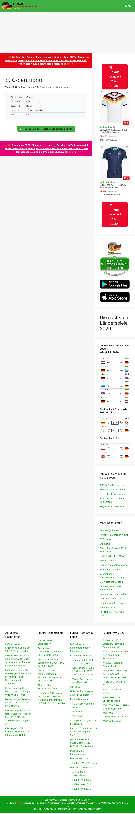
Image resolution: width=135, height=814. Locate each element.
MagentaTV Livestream (112, 506)
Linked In (72, 809)
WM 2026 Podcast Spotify (90, 809)
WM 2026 (75, 687)
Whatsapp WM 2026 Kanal (88, 803)
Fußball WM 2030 (81, 780)
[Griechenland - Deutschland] (115, 384)
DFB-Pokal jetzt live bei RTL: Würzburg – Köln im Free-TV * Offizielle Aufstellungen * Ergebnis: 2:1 (18, 717)
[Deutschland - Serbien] (115, 377)
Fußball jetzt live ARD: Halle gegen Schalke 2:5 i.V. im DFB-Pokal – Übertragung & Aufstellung (18, 677)
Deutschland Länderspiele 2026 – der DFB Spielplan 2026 (51, 651)
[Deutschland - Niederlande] (115, 400)
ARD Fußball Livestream (112, 485)
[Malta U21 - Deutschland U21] (115, 455)
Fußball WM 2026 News (112, 556)
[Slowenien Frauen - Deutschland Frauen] (115, 429)
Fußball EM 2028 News (84, 763)
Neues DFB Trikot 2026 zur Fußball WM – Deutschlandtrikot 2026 (115, 674)
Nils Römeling (41, 803)
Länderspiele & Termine (112, 603)
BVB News (105, 539)
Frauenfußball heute (110, 569)
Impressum (55, 803)
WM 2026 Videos (112, 721)
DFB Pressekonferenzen (112, 598)
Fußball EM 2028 (79, 758)
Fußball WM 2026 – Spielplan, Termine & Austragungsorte (113, 643)
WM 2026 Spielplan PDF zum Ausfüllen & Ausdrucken (115, 655)
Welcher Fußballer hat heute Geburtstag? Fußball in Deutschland (82, 743)
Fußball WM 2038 (81, 789)
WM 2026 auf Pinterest (55, 809)
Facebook (37, 809)
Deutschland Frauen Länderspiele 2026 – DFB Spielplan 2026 (51, 662)
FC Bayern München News (114, 534)
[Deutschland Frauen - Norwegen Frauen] (115, 421)
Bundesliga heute (109, 530)
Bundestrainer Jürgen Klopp (114, 594)
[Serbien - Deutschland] (115, 392)
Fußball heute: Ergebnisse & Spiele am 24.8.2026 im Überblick (17, 647)
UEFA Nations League (111, 582)
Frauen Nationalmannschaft (114, 565)
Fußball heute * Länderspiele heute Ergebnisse (80, 647)
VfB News (105, 543)
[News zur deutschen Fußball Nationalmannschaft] (19, 6)
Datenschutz (68, 803)
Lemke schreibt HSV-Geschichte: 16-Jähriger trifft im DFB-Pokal (18, 691)
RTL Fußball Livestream (112, 494)
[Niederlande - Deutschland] (115, 361)
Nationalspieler (108, 607)
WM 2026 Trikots (109, 560)
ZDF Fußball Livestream (112, 489)
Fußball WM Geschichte (82, 767)
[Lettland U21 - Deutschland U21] (115, 447)
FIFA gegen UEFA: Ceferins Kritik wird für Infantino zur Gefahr (17, 731)
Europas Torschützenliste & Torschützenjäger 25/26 (83, 731)
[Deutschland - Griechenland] (115, 369)
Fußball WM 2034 (81, 784)
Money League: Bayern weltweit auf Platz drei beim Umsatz (17, 702)
